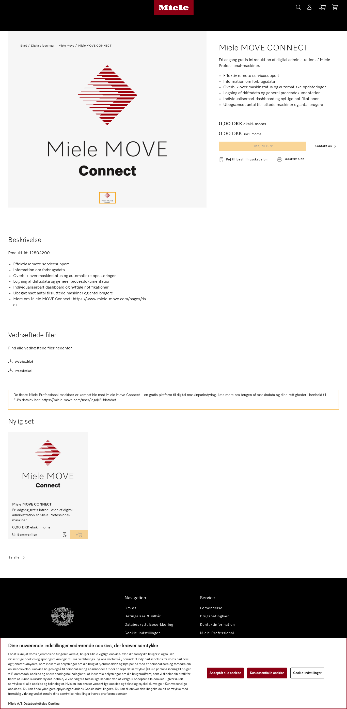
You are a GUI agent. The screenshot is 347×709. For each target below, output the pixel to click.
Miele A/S (15, 703)
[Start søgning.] (298, 6)
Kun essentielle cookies (267, 673)
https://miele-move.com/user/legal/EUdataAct (79, 400)
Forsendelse (211, 608)
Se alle (14, 557)
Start (23, 45)
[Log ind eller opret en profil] (309, 8)
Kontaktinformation (217, 624)
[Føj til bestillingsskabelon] (64, 534)
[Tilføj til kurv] (79, 534)
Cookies (53, 703)
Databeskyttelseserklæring (148, 624)
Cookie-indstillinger (307, 673)
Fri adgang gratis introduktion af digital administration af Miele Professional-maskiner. (42, 515)
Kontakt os (323, 146)
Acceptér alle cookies (225, 673)
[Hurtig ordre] (322, 8)
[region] (173, 673)
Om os (130, 608)
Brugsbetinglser (214, 616)
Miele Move (66, 45)
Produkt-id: (18, 253)
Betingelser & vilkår (142, 616)
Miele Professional (217, 633)
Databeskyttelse (35, 703)
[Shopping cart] (335, 8)
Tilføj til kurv (262, 146)
